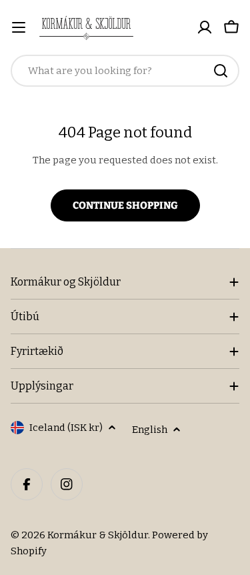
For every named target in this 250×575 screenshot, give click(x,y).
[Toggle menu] (19, 27)
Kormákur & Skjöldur (97, 535)
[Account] (205, 27)
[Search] (221, 71)
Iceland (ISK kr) (66, 428)
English (149, 430)
